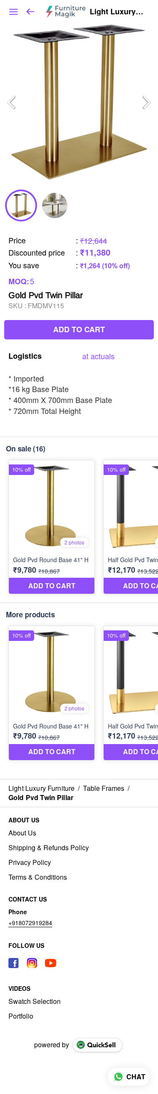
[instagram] (32, 963)
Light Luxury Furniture (117, 12)
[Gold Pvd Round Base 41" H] (51, 527)
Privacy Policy (29, 862)
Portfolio (20, 1016)
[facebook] (13, 963)
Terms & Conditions (37, 877)
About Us (22, 833)
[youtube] (50, 963)
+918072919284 (30, 922)
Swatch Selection (34, 1001)
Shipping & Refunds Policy (48, 847)
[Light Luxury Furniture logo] (66, 11)
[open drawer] (13, 11)
